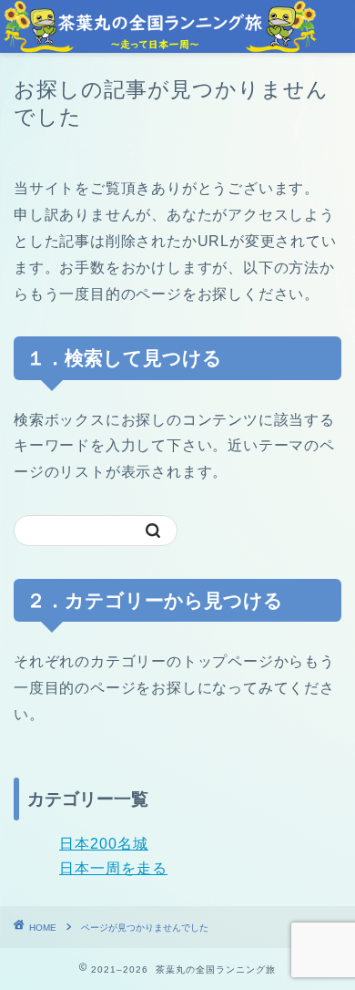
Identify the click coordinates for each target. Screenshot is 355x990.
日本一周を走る (113, 868)
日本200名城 (103, 843)
